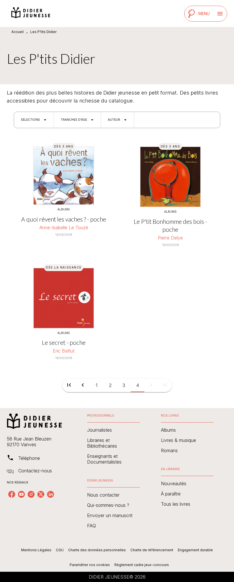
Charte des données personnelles (97, 550)
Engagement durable (195, 550)
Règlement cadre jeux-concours (141, 565)
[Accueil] (31, 13)
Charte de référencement (151, 550)
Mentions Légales (36, 550)
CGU (60, 550)
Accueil (17, 32)
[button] (34, 120)
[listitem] (12, 494)
